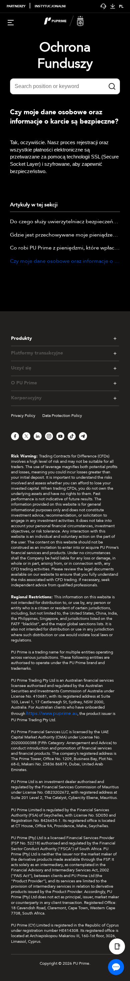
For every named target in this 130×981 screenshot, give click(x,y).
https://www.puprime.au (51, 713)
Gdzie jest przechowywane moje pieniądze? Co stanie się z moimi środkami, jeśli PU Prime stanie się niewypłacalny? (65, 235)
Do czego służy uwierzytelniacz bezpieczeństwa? (65, 222)
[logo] (69, 22)
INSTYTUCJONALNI (50, 6)
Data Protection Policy (62, 415)
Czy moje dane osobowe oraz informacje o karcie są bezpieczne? (65, 261)
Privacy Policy (23, 415)
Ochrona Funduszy (65, 55)
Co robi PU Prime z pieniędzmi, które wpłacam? (65, 248)
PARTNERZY (16, 6)
